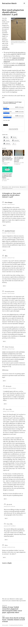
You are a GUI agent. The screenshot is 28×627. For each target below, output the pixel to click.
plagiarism (23, 187)
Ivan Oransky (16, 187)
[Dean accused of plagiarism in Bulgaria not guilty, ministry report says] (7, 153)
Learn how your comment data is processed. (14, 600)
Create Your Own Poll (13, 129)
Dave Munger (8, 202)
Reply (4, 225)
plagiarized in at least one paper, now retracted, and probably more (14, 65)
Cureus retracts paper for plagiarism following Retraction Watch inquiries (7, 175)
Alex (6, 256)
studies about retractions (7, 188)
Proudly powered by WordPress (16, 625)
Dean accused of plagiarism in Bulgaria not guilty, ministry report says (7, 159)
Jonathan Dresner (10, 231)
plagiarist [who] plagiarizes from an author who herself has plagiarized (14, 59)
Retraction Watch (9, 3)
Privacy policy (5, 625)
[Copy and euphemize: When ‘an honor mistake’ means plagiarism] (19, 153)
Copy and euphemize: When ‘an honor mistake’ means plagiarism (19, 159)
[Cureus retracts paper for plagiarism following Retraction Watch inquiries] (7, 169)
